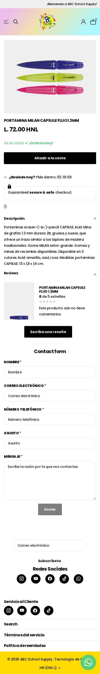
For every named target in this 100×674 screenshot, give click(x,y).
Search (10, 624)
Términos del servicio (24, 635)
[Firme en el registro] (83, 22)
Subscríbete (50, 560)
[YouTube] (36, 579)
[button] (6, 207)
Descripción (14, 218)
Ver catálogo (6, 22)
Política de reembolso (25, 645)
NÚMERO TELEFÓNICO (24, 409)
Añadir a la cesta (50, 158)
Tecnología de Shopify (73, 659)
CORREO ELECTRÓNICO (25, 385)
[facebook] (50, 579)
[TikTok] (64, 579)
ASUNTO (12, 433)
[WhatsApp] (78, 579)
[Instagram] (21, 579)
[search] (15, 21)
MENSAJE (13, 456)
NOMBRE (12, 362)
